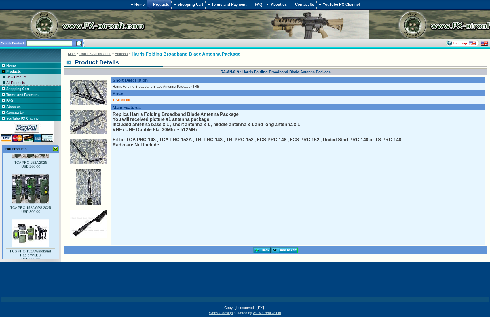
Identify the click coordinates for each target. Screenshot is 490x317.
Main (72, 54)
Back (265, 250)
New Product (16, 77)
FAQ (258, 4)
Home (139, 4)
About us (279, 4)
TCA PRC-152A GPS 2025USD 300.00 (30, 201)
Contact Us (304, 4)
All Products (15, 83)
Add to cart (288, 250)
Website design (221, 313)
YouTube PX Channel (341, 4)
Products (161, 4)
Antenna (121, 54)
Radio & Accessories (95, 54)
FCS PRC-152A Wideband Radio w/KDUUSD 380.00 (30, 246)
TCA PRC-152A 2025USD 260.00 (30, 155)
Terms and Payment (229, 4)
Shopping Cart (190, 4)
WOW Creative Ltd (267, 313)
